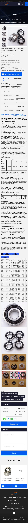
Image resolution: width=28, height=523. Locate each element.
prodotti (8, 19)
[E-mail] (15, 419)
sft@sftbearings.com (8, 1)
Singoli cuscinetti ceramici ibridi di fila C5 (12, 399)
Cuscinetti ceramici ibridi (18, 19)
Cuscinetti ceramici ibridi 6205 (9, 393)
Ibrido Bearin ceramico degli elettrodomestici (13, 396)
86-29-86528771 (22, 1)
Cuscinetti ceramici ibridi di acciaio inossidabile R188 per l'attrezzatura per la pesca (14, 479)
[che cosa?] (11, 419)
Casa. (2, 19)
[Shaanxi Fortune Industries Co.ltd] (8, 4)
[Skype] (8, 419)
